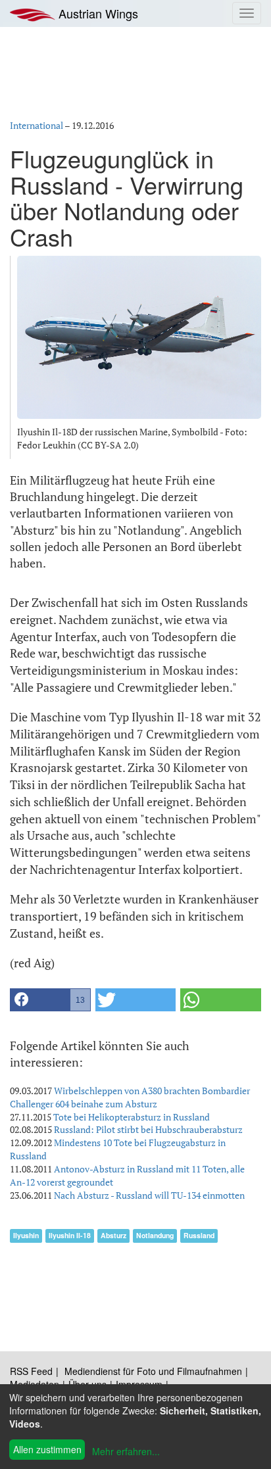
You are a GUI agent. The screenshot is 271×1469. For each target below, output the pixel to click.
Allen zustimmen (47, 1449)
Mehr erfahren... (126, 1451)
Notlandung (155, 1235)
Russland (199, 1235)
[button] (50, 999)
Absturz (113, 1235)
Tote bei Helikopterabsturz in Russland (131, 1117)
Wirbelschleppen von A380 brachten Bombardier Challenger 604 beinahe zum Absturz (130, 1097)
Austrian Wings (96, 13)
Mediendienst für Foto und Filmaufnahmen (153, 1371)
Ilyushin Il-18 (70, 1235)
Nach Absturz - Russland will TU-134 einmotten (149, 1195)
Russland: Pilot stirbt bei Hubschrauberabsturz (148, 1129)
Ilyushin (26, 1235)
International (36, 125)
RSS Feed (31, 1371)
